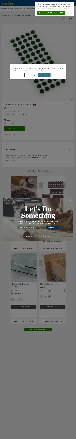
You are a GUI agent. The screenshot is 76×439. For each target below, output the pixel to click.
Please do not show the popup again (39, 236)
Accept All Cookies (44, 75)
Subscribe (52, 227)
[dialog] (54, 9)
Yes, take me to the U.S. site (51, 13)
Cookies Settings (30, 75)
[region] (38, 71)
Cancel (69, 13)
